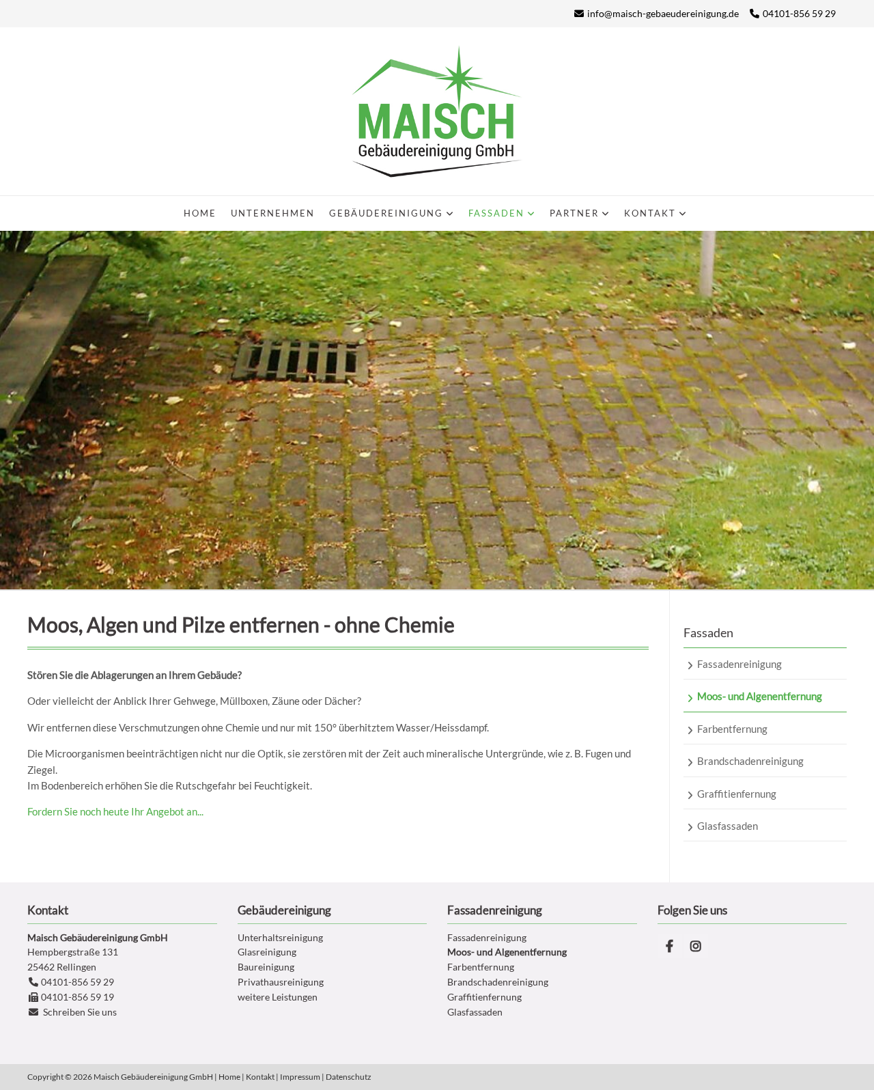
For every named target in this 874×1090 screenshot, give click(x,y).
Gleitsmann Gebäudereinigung (437, 111)
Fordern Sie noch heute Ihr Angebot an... (115, 811)
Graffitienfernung (484, 997)
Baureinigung (266, 967)
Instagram (695, 946)
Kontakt (260, 1077)
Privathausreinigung (281, 982)
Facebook (670, 946)
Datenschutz (348, 1077)
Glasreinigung (267, 952)
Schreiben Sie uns (80, 1012)
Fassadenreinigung (486, 937)
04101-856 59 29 (799, 13)
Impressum (300, 1077)
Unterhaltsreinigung (280, 937)
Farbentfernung (480, 967)
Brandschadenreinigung (497, 982)
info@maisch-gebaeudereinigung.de (663, 13)
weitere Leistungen (278, 997)
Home (229, 1077)
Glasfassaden (475, 1012)
